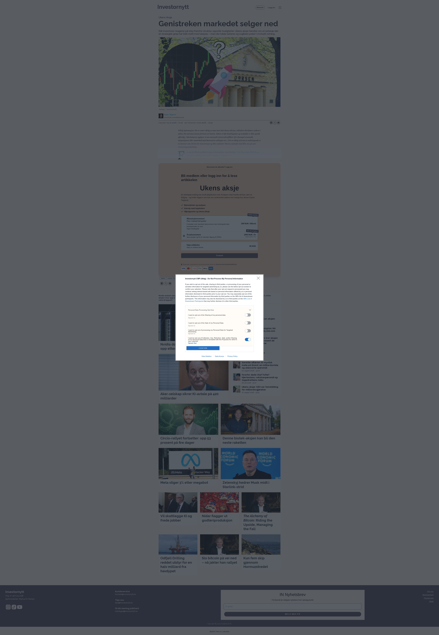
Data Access (219, 356)
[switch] (248, 315)
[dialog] (219, 317)
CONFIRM (203, 348)
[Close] (259, 279)
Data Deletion (206, 356)
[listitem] (219, 310)
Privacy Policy (232, 356)
